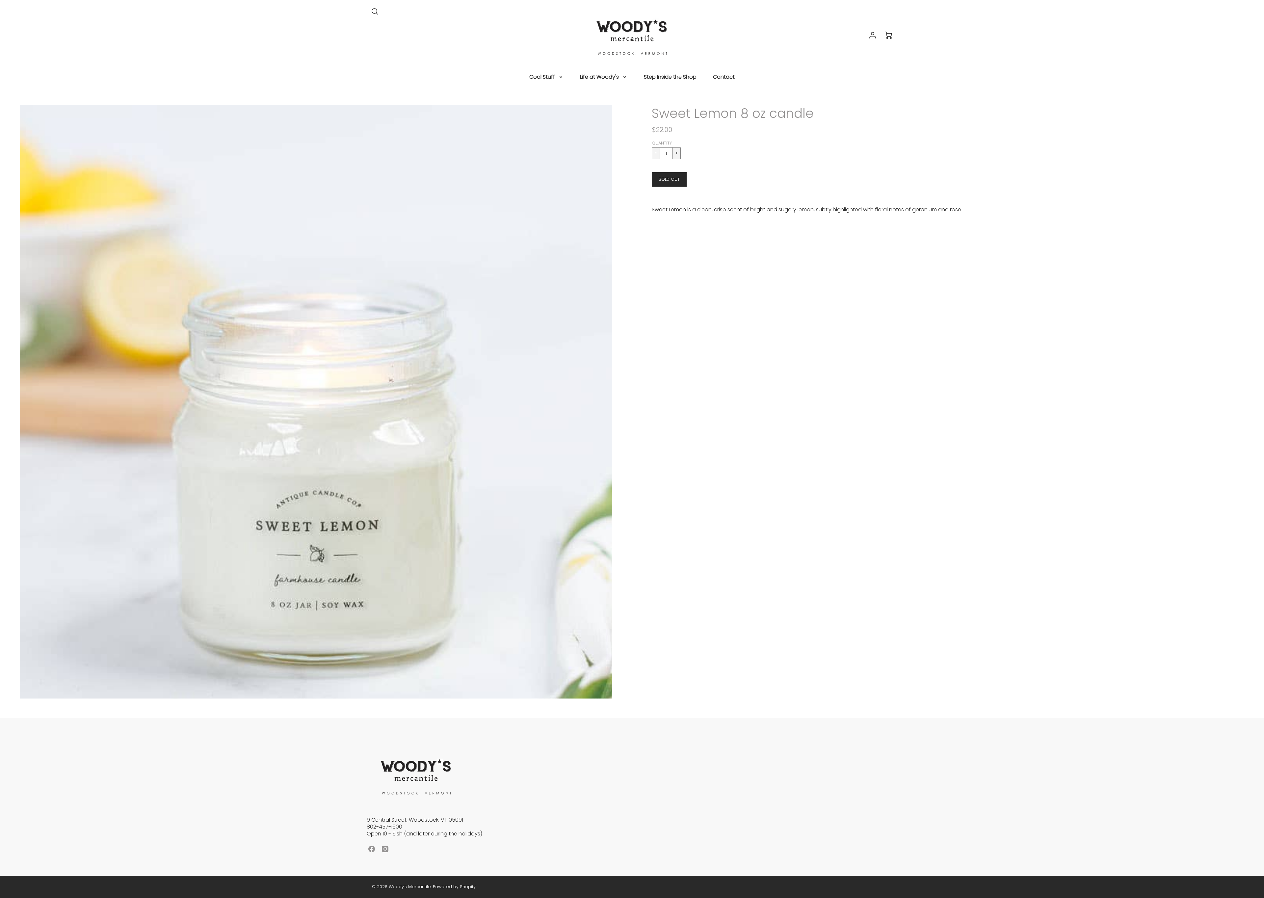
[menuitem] (546, 77)
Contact (724, 77)
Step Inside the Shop (670, 77)
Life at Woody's (599, 77)
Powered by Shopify (454, 886)
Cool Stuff (542, 77)
